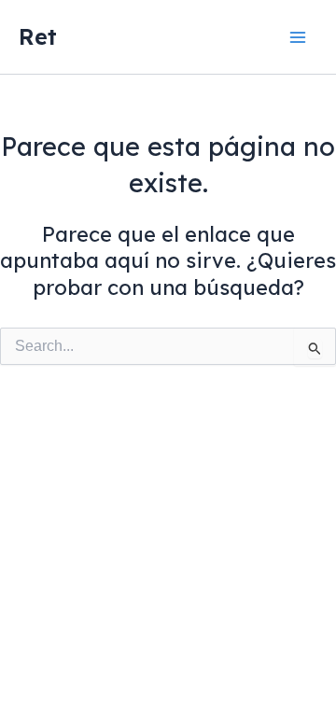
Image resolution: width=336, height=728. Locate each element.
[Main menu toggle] (297, 37)
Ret (38, 36)
